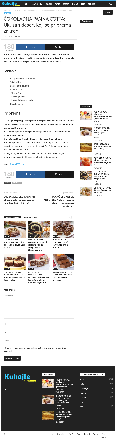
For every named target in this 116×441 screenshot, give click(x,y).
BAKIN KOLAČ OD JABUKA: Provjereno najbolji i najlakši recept (102, 147)
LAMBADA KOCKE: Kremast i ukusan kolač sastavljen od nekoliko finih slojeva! (19, 199)
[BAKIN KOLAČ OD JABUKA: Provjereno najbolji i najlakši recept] (86, 147)
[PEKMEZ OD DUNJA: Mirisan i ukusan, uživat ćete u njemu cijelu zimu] (86, 161)
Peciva (75, 4)
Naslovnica (8, 10)
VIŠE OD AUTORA (30, 217)
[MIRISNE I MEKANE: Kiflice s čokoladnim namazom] (86, 191)
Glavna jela (36, 4)
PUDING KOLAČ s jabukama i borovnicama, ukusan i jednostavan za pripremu (103, 116)
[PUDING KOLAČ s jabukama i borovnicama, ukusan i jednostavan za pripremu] (86, 115)
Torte (57, 4)
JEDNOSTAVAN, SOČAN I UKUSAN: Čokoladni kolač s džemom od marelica (63, 276)
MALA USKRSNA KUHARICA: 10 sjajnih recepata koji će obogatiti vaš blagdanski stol (38, 244)
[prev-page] (69, 217)
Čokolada (17, 183)
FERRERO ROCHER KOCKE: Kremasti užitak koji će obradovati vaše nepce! (15, 243)
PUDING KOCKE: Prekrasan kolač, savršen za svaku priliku (60, 243)
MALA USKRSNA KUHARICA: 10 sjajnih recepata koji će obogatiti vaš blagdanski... (103, 176)
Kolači (48, 4)
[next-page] (72, 217)
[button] (110, 4)
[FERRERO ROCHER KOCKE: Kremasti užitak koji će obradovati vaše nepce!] (15, 229)
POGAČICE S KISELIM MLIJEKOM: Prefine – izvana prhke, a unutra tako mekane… (59, 201)
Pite (83, 4)
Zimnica (91, 4)
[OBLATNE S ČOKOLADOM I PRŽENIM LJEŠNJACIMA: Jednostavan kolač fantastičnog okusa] (39, 262)
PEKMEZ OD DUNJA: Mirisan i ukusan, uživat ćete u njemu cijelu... (102, 161)
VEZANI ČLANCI (12, 217)
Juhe (26, 4)
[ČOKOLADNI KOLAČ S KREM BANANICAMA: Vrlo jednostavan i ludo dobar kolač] (15, 262)
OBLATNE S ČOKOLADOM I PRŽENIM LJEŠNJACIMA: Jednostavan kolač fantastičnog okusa (39, 277)
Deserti (66, 4)
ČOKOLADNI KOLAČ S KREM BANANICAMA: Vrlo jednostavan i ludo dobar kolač (14, 276)
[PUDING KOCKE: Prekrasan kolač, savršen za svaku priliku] (63, 229)
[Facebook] (6, 390)
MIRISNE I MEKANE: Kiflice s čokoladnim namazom (102, 190)
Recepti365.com (17, 164)
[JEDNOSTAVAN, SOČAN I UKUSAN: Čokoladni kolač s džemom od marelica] (63, 262)
